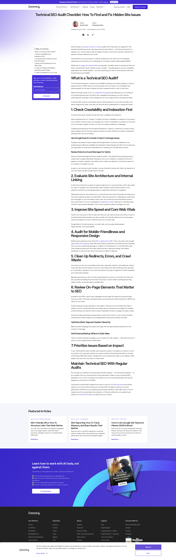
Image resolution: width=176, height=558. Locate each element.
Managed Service (33, 534)
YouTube (128, 531)
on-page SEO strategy (101, 92)
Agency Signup (32, 540)
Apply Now (114, 2)
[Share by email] (92, 35)
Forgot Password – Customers (110, 534)
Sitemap (79, 540)
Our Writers (31, 527)
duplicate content (107, 202)
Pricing (30, 524)
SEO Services (75, 7)
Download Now (46, 491)
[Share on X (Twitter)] (88, 35)
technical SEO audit (85, 394)
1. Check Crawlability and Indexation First (42, 55)
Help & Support (105, 527)
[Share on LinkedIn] (83, 35)
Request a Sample (140, 7)
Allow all (148, 547)
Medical (55, 537)
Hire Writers (31, 531)
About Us (79, 524)
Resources (100, 7)
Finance (55, 527)
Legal (54, 534)
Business (55, 524)
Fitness (55, 531)
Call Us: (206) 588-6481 (132, 524)
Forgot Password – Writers (109, 531)
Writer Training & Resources (85, 534)
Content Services (61, 7)
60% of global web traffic (104, 241)
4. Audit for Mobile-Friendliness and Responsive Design (44, 69)
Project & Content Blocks (35, 537)
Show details (40, 553)
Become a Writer (82, 531)
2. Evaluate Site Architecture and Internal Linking (45, 60)
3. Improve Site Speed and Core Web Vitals (45, 64)
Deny (148, 553)
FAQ (102, 524)
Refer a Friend (81, 537)
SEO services (118, 384)
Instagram (128, 534)
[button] (62, 7)
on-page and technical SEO (88, 65)
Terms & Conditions (107, 537)
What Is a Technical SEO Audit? (45, 52)
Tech (54, 540)
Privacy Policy (105, 540)
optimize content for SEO (91, 47)
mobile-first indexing (82, 243)
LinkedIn (127, 527)
